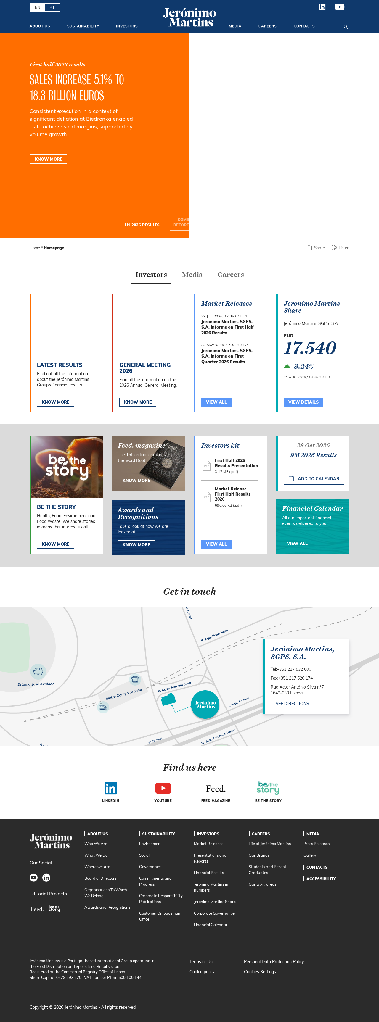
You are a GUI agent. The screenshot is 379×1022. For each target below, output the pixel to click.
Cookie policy (202, 971)
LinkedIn (322, 9)
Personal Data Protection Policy (274, 961)
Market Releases (208, 843)
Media (235, 26)
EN (38, 7)
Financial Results (209, 872)
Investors (127, 26)
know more (136, 480)
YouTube (339, 9)
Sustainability (83, 26)
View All (216, 544)
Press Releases (316, 843)
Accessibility (321, 878)
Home (35, 247)
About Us (40, 26)
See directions (292, 703)
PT (52, 7)
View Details (303, 402)
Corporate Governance (214, 913)
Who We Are (95, 843)
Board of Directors (100, 878)
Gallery (309, 855)
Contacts (304, 26)
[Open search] (345, 26)
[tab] (151, 276)
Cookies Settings (260, 971)
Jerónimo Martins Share (215, 901)
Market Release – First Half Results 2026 (232, 494)
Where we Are (97, 866)
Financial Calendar (210, 924)
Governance (150, 866)
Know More (55, 402)
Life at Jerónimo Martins (270, 843)
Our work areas (262, 884)
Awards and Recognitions (107, 907)
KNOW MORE (48, 159)
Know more (55, 544)
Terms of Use (202, 961)
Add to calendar (318, 478)
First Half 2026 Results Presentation (236, 463)
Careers (267, 26)
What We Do (95, 855)
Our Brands (259, 855)
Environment (150, 843)
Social (144, 855)
